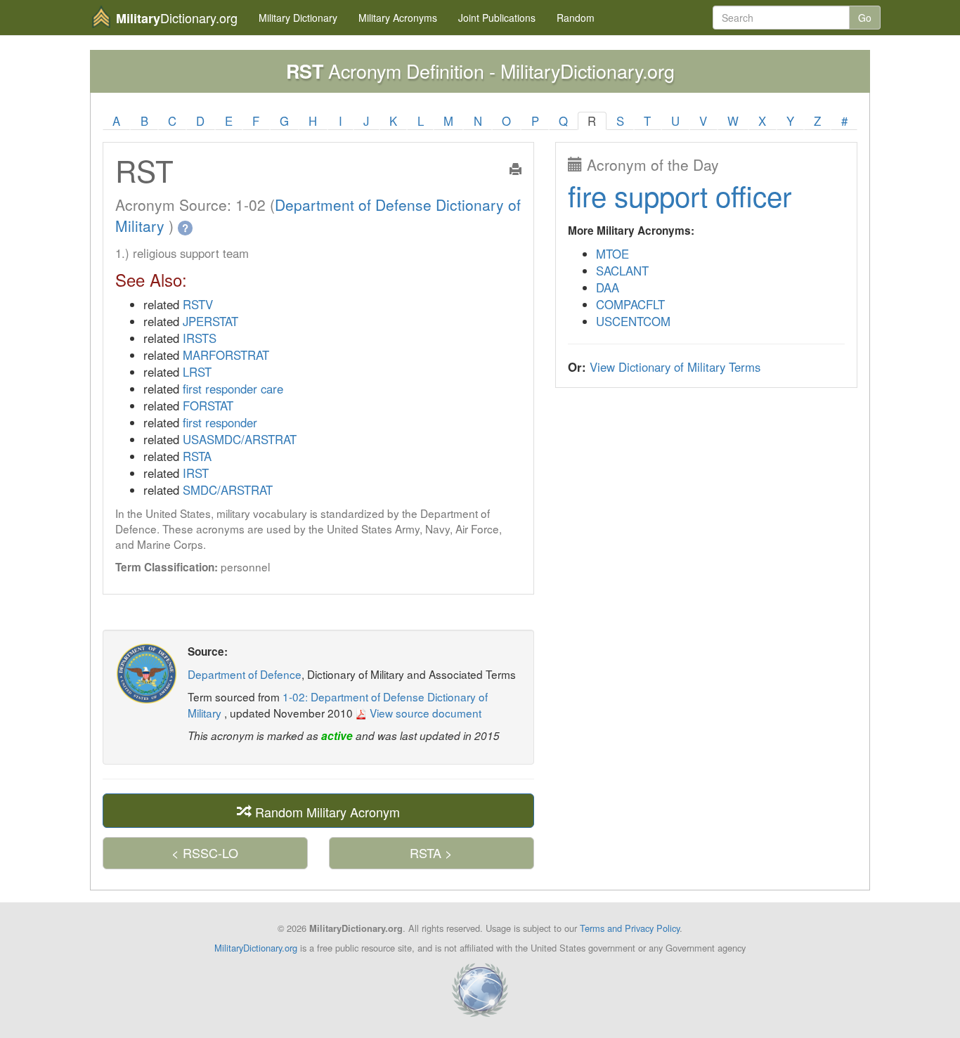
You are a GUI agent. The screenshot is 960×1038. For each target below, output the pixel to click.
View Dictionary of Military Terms (675, 366)
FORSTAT (208, 405)
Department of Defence (244, 674)
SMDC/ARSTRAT (228, 489)
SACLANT (622, 270)
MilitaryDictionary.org (255, 947)
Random (576, 18)
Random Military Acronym (326, 811)
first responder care (233, 388)
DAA (607, 287)
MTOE (612, 253)
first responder (220, 422)
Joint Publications (497, 18)
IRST (196, 473)
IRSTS (199, 338)
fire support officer (679, 195)
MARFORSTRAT (226, 354)
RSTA (197, 456)
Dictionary (298, 18)
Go (864, 18)
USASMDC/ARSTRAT (240, 439)
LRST (197, 371)
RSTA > (431, 852)
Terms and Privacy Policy (630, 928)
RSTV (198, 304)
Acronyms (397, 18)
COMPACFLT (630, 304)
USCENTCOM (633, 321)
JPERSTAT (210, 321)
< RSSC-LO (204, 852)
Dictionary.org (177, 17)
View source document (424, 712)
